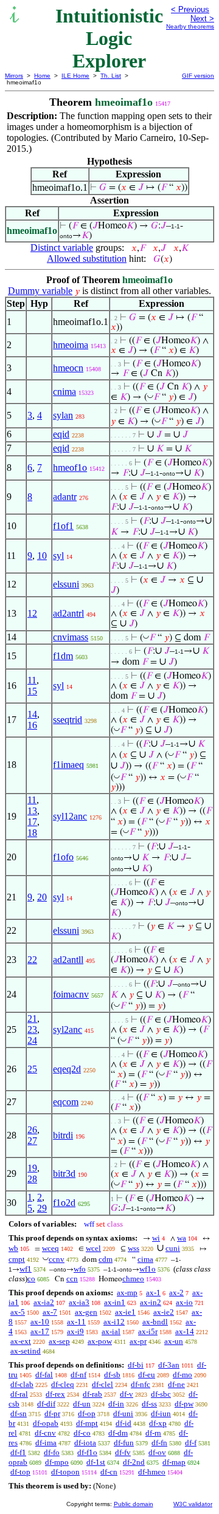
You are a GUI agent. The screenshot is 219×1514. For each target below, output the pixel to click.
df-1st (95, 1462)
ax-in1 (114, 1302)
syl (58, 555)
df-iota (85, 1442)
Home (42, 75)
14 (32, 714)
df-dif (46, 1403)
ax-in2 (150, 1302)
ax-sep (59, 1341)
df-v (126, 1394)
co (31, 1278)
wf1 (25, 1268)
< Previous (190, 9)
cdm (106, 1259)
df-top (20, 1471)
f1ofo (63, 857)
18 (32, 832)
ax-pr (138, 1341)
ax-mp (127, 1292)
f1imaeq (68, 764)
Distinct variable (61, 247)
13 (32, 811)
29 (42, 1208)
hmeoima (70, 345)
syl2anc (67, 1029)
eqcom (65, 1102)
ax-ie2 (163, 1312)
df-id (123, 1423)
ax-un (173, 1341)
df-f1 (18, 1452)
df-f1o (87, 1452)
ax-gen (86, 1312)
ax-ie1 (125, 1312)
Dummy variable (40, 291)
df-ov (157, 1452)
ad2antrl (68, 613)
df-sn (18, 1413)
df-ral (19, 1394)
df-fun (124, 1442)
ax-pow (100, 1341)
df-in (116, 1403)
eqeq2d (67, 1069)
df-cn (108, 1471)
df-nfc (140, 1384)
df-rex (55, 1394)
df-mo (182, 1374)
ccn (72, 1278)
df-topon (65, 1471)
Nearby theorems (190, 26)
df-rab (92, 1394)
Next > (202, 18)
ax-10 (39, 1321)
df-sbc (161, 1394)
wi (156, 1237)
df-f (190, 1442)
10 (42, 555)
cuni (172, 1248)
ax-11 (76, 1321)
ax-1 (153, 1292)
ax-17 (39, 1331)
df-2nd (134, 1462)
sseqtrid (67, 719)
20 (42, 897)
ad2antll (68, 959)
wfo (80, 1268)
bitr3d (64, 1173)
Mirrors (14, 75)
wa (181, 1237)
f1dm (63, 656)
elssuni (66, 584)
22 (32, 959)
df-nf (78, 1374)
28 (32, 1179)
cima (145, 1259)
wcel (93, 1248)
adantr (65, 497)
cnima (64, 391)
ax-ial (111, 1331)
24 (32, 1040)
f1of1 (63, 526)
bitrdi (63, 1135)
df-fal (44, 1374)
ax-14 (184, 1331)
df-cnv (45, 1432)
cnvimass (70, 637)
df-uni (123, 1413)
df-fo (52, 1452)
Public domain (133, 1504)
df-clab (21, 1384)
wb (13, 1248)
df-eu (146, 1374)
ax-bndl (155, 1321)
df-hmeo (151, 1471)
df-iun (161, 1413)
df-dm (118, 1432)
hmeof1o (70, 467)
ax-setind (25, 1350)
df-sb (112, 1374)
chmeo (133, 1278)
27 (32, 1141)
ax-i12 (114, 1321)
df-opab (45, 1423)
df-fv (123, 1452)
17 (32, 822)
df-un (82, 1403)
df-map (174, 1462)
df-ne (176, 1384)
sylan (63, 415)
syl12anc (70, 816)
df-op (87, 1413)
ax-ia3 (79, 1302)
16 (32, 725)
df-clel (102, 1384)
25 (32, 1069)
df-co (82, 1432)
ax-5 (17, 1312)
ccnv (56, 1259)
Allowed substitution (87, 258)
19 (32, 1168)
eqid (61, 434)
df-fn (159, 1442)
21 (32, 1018)
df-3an (168, 1364)
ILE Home (75, 75)
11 (31, 680)
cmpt (17, 1259)
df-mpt (87, 1423)
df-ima (46, 1442)
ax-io (184, 1302)
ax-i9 (75, 1331)
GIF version (198, 75)
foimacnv (71, 994)
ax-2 (176, 1292)
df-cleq (62, 1384)
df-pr (52, 1413)
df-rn (153, 1432)
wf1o (147, 1268)
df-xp (158, 1423)
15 (32, 691)
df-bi (136, 1364)
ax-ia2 (43, 1302)
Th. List (110, 75)
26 (32, 1130)
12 (32, 613)
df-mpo (57, 1462)
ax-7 (50, 1312)
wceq (50, 1248)
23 (32, 1029)
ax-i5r (148, 1331)
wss (133, 1248)
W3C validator (192, 1504)
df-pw (184, 1403)
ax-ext (20, 1341)
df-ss (149, 1403)
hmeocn (68, 368)
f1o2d (64, 1202)
